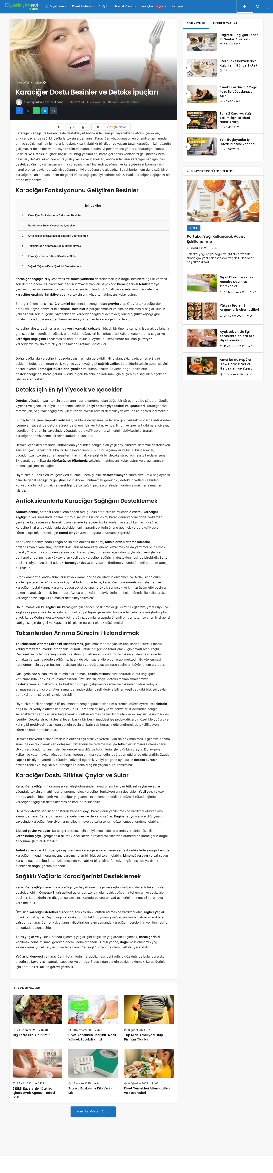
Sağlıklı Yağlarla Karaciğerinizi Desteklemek (51, 266)
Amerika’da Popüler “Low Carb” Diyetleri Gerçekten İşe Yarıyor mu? (237, 366)
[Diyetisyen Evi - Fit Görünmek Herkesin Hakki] (21, 6)
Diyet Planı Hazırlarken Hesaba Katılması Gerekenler (237, 281)
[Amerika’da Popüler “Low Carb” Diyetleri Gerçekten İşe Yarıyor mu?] (202, 366)
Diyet (193, 228)
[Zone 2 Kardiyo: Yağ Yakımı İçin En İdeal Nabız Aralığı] (202, 120)
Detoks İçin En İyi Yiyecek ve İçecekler (49, 225)
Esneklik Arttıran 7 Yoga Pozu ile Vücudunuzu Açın (238, 91)
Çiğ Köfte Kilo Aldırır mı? (31, 1035)
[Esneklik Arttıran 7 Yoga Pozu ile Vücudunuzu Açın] (202, 94)
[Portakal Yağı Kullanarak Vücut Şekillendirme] (223, 201)
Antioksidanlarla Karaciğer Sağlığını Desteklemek (55, 235)
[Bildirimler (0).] (268, 7)
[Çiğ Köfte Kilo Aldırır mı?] (37, 1009)
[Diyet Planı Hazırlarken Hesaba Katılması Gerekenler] (202, 283)
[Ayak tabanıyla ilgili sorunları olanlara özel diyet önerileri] (202, 338)
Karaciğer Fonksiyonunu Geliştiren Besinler (51, 215)
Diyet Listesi (81, 6)
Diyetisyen (58, 6)
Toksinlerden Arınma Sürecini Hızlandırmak (51, 245)
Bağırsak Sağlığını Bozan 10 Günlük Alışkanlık (239, 37)
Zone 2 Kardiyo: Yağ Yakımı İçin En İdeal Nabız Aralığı (235, 117)
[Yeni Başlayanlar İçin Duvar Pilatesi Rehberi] (202, 146)
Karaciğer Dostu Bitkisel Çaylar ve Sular (49, 256)
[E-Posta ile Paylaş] (53, 110)
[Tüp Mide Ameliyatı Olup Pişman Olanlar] (149, 1009)
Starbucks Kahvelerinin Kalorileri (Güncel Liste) (238, 63)
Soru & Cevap (125, 6)
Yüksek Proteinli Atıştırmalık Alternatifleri (239, 307)
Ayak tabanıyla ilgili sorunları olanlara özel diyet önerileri (237, 336)
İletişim (177, 6)
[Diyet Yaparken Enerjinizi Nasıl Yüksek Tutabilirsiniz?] (93, 1009)
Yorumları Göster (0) (91, 1111)
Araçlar (152, 6)
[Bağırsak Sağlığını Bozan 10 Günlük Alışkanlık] (202, 42)
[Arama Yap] (258, 6)
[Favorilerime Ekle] (60, 127)
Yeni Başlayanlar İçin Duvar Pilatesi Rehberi (237, 142)
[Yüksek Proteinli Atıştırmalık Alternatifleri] (202, 311)
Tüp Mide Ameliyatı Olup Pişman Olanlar (143, 1037)
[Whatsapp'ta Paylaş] (36, 110)
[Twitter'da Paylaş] (27, 110)
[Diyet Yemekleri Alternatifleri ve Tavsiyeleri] (149, 1063)
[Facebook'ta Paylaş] (19, 110)
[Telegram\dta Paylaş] (44, 110)
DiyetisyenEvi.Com (36, 102)
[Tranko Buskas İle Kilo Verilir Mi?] (93, 1063)
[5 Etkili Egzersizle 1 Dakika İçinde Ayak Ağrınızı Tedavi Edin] (37, 1063)
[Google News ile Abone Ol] (117, 127)
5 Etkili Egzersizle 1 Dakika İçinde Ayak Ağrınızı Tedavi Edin (34, 1092)
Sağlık (103, 6)
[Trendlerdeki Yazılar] (245, 6)
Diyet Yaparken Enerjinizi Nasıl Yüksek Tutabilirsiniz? (92, 1037)
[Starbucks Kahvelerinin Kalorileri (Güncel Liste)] (202, 68)
